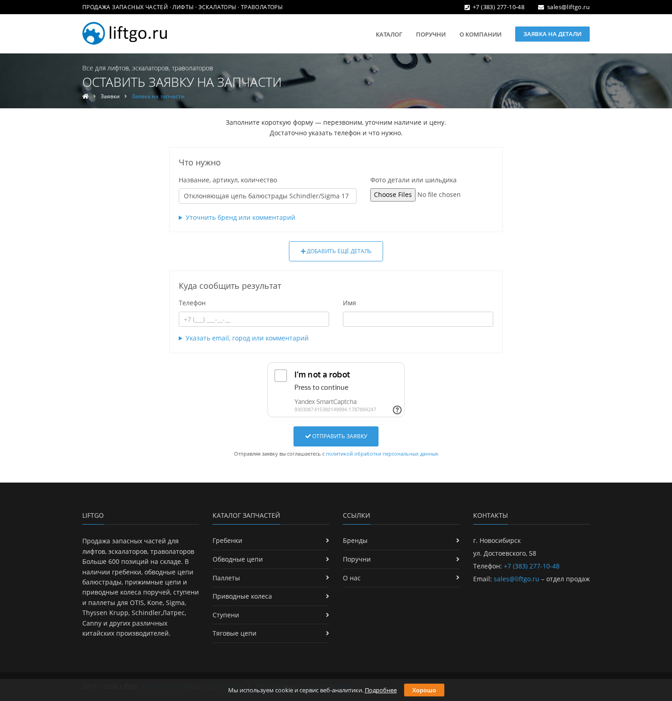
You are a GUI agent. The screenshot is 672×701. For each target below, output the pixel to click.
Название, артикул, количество (228, 179)
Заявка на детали (552, 34)
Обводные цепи (238, 559)
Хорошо (424, 690)
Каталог (389, 34)
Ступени (226, 615)
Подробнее (381, 690)
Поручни (431, 34)
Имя (349, 302)
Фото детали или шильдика (413, 179)
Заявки (110, 96)
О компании (480, 34)
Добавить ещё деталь (338, 251)
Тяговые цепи (234, 633)
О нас (352, 578)
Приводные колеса (242, 596)
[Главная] (85, 96)
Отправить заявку (339, 436)
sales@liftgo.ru (568, 7)
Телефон (192, 302)
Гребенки (227, 540)
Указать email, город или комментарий (247, 338)
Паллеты (226, 578)
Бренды (355, 540)
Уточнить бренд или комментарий (240, 217)
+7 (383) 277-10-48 (498, 7)
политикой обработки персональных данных (382, 453)
